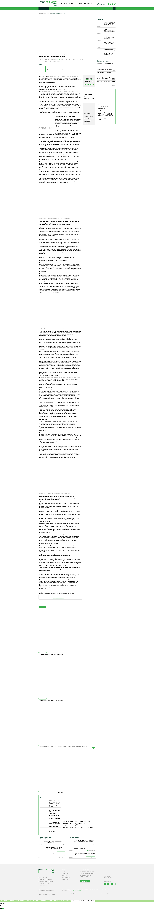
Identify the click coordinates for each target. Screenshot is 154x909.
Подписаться (85, 881)
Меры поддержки (48, 61)
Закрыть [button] (2, 908)
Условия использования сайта (45, 879)
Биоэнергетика (65, 879)
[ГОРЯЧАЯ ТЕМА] (66, 768)
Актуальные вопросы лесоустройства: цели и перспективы (50, 700)
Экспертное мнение (60, 61)
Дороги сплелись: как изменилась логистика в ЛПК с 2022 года (51, 792)
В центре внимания (66, 8)
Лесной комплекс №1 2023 (58, 598)
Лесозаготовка (74, 838)
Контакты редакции (42, 877)
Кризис (62, 59)
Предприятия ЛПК (66, 877)
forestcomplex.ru (49, 893)
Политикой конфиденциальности (74, 890)
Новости (53, 8)
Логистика (81, 59)
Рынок (94, 8)
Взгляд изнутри (65, 873)
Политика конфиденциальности (45, 881)
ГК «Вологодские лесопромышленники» (52, 59)
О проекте (80, 3)
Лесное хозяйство (68, 59)
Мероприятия (105, 8)
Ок (73, 900)
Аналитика (64, 875)
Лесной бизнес (75, 59)
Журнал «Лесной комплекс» (67, 3)
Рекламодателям (88, 3)
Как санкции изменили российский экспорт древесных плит (50, 654)
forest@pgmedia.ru (107, 881)
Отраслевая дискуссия (81, 8)
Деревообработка (44, 838)
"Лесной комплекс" (89, 79)
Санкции (54, 61)
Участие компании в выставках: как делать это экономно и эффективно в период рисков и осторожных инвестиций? (62, 746)
